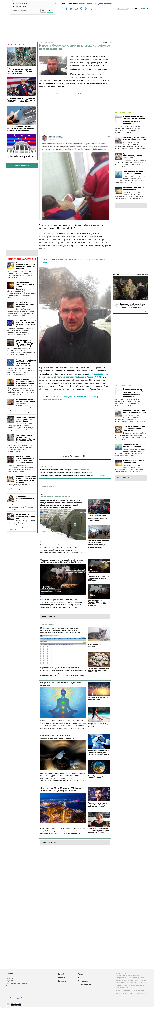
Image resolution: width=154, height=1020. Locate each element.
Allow (50, 11)
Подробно (62, 974)
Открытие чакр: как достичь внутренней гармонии (134, 173)
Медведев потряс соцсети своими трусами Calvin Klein (25, 516)
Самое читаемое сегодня (21, 259)
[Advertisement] (77, 25)
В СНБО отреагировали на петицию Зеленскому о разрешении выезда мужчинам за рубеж (25, 382)
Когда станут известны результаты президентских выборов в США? (21, 156)
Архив (135, 8)
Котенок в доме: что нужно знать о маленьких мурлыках (135, 139)
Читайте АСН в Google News (75, 456)
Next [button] (145, 311)
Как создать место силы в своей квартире (133, 189)
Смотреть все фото (142, 275)
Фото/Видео (73, 4)
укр (147, 8)
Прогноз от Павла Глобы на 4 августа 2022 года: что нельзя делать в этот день (26, 323)
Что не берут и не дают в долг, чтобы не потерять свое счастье (26, 401)
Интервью (62, 981)
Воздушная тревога (103, 4)
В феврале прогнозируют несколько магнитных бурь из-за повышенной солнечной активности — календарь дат (134, 120)
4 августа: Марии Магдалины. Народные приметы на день (25, 304)
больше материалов (49, 616)
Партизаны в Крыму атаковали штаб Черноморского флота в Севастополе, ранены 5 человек (25, 439)
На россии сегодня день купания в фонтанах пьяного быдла (25, 419)
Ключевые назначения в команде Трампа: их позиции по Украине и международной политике (21, 100)
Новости (55, 4)
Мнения (81, 977)
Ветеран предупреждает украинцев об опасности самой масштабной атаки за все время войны (21, 128)
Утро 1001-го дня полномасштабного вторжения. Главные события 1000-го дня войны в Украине (20, 70)
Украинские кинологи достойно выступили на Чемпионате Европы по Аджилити (25, 265)
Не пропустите (123, 112)
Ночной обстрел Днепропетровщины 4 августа (25, 284)
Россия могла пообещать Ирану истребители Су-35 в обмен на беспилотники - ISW (26, 363)
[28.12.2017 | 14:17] (130, 288)
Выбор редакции (16, 44)
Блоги (63, 4)
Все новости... (12, 253)
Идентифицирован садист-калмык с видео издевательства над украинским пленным (25, 459)
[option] (130, 295)
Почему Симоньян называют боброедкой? (25, 497)
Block (43, 11)
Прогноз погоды (86, 4)
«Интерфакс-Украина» (128, 993)
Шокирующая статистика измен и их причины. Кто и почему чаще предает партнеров (26, 479)
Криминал (49, 42)
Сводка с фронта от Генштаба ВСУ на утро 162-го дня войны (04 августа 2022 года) (25, 343)
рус (143, 8)
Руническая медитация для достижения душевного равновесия (134, 155)
